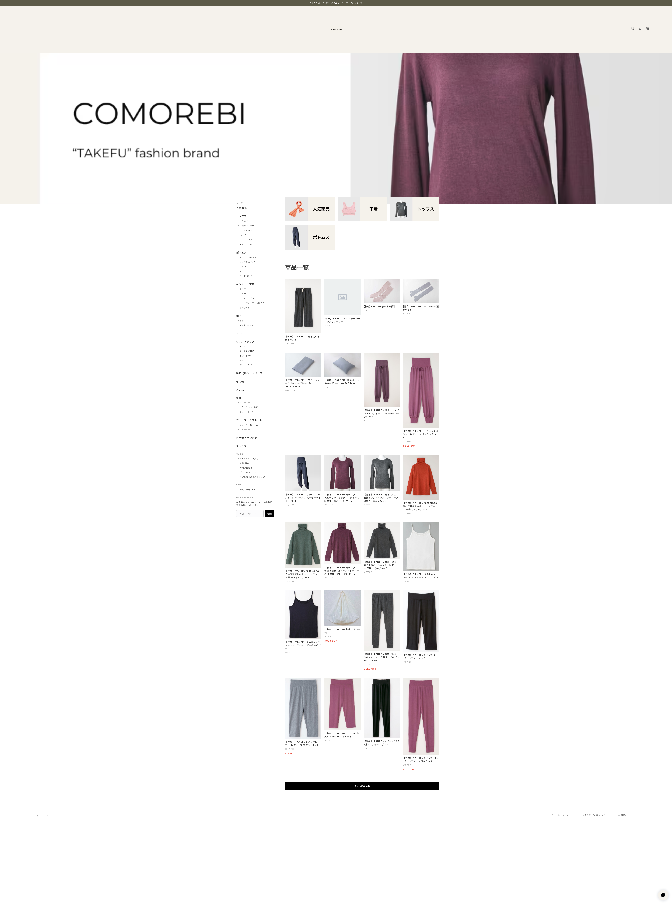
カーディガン (246, 230)
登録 (269, 513)
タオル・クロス (245, 341)
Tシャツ (243, 235)
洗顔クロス (245, 360)
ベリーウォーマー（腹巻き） (253, 303)
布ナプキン (245, 307)
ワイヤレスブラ (247, 298)
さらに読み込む (362, 785)
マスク (240, 333)
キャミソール (246, 244)
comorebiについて (249, 458)
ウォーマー (245, 429)
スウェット (245, 221)
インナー (244, 289)
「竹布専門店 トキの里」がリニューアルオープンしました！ (336, 3)
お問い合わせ (246, 468)
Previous (7, 128)
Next (664, 128)
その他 (240, 381)
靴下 (238, 315)
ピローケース (246, 402)
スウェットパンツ (248, 257)
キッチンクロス (247, 351)
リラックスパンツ (248, 262)
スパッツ (244, 271)
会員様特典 (245, 463)
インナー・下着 (245, 284)
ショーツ (244, 293)
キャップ (241, 445)
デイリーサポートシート (251, 365)
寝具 (238, 397)
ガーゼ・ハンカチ (246, 437)
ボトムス (241, 252)
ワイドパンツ (246, 276)
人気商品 (241, 207)
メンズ (240, 389)
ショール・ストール (249, 425)
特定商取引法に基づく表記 (252, 477)
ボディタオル (246, 355)
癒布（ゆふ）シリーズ (249, 373)
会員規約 (622, 815)
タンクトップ (246, 239)
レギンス (244, 266)
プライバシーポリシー (250, 472)
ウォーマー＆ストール (249, 420)
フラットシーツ (247, 412)
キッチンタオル (247, 346)
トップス (241, 216)
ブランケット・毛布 (249, 407)
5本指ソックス (246, 325)
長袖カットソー (247, 225)
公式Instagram (247, 489)
